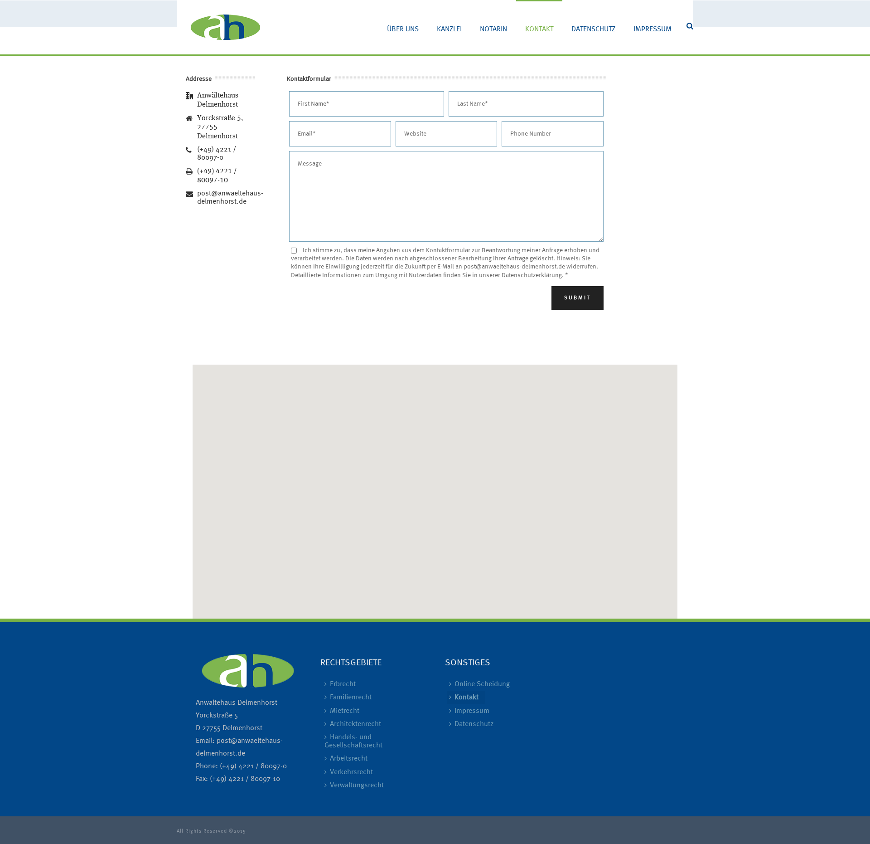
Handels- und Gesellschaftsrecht (353, 741)
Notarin (493, 29)
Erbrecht (343, 684)
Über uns (403, 29)
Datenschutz (593, 29)
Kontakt (539, 29)
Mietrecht (344, 711)
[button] (435, 486)
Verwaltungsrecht (357, 785)
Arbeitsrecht (348, 758)
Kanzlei (449, 29)
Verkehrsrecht (351, 772)
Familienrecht (351, 697)
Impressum (652, 29)
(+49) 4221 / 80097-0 (216, 153)
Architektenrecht (355, 724)
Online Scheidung (482, 684)
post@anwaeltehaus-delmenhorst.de (230, 197)
